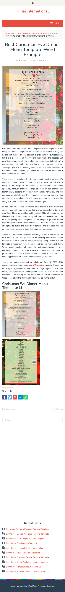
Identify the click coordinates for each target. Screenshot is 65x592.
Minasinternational (32, 11)
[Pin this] (15, 397)
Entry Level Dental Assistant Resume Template (27, 561)
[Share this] (4, 397)
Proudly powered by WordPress (23, 585)
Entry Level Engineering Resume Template (24, 547)
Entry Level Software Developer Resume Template (28, 571)
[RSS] (32, 3)
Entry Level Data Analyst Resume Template (25, 538)
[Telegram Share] (20, 397)
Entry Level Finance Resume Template (23, 552)
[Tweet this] (10, 397)
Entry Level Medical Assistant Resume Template (27, 533)
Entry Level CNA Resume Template (21, 543)
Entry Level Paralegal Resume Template (23, 566)
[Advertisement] (25, 472)
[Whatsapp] (25, 397)
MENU (57, 23)
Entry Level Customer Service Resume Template (27, 557)
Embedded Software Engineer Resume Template (27, 529)
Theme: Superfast (47, 585)
